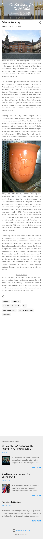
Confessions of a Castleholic (21, 6)
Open (24, 306)
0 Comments (16, 26)
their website (33, 285)
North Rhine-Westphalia (11, 306)
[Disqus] (21, 348)
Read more (36, 468)
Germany (6, 302)
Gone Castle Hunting (11, 502)
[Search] (40, 4)
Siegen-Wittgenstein (26, 310)
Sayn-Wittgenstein (9, 310)
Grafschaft (16, 302)
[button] (40, 23)
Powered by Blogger (22, 530)
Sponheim (6, 315)
